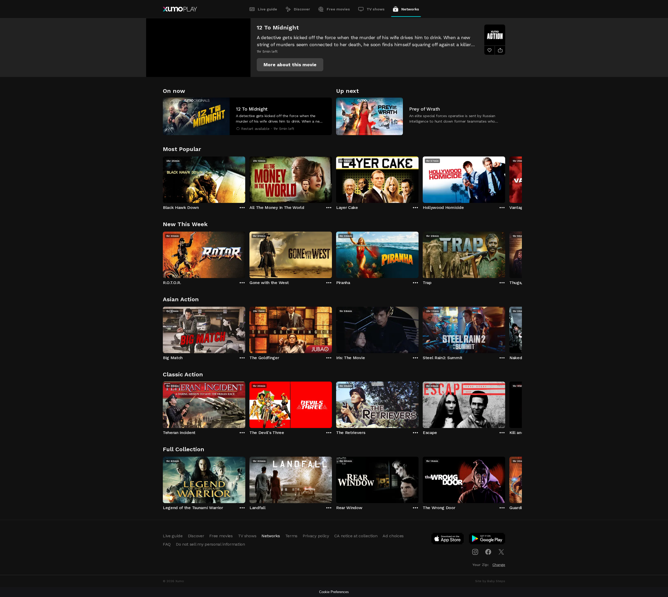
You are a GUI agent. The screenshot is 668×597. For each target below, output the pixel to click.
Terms (291, 535)
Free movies (338, 9)
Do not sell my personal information (210, 544)
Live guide (267, 9)
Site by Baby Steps (490, 581)
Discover (302, 9)
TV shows (376, 9)
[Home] (180, 9)
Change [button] (498, 565)
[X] (501, 552)
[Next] (505, 178)
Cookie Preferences (334, 592)
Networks (410, 9)
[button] (290, 64)
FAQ (167, 544)
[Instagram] (475, 552)
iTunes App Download (448, 539)
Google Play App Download (487, 539)
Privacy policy (316, 535)
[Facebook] (488, 552)
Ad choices (393, 535)
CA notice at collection (356, 535)
